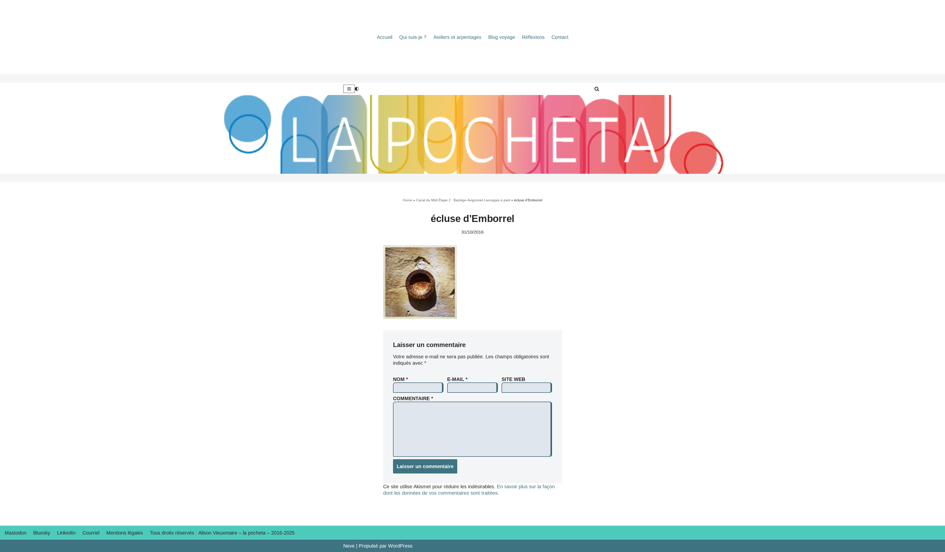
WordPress (400, 546)
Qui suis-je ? (412, 37)
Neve (349, 546)
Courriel (90, 533)
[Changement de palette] (357, 89)
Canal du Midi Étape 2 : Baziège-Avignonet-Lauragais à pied (463, 200)
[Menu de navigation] (349, 89)
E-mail (457, 379)
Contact (559, 37)
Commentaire (413, 398)
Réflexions (533, 37)
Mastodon (15, 533)
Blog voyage (501, 37)
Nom (400, 379)
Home (407, 200)
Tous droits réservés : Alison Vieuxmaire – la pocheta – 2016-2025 (222, 533)
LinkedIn (66, 533)
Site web (513, 379)
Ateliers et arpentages (457, 37)
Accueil (384, 37)
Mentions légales (124, 533)
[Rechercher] (596, 88)
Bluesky (41, 533)
